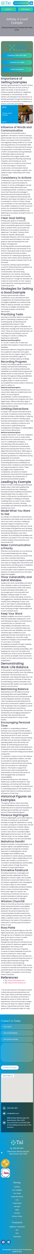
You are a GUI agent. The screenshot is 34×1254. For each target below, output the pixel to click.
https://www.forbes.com (16, 983)
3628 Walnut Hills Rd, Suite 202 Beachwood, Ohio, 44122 (18, 1119)
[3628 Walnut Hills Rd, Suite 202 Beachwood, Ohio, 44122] (4, 1123)
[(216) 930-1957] (4, 1108)
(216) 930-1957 (12, 1108)
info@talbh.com (13, 1113)
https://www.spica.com (16, 980)
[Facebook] (3, 1242)
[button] (31, 3)
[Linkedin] (8, 1242)
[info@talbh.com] (4, 1113)
